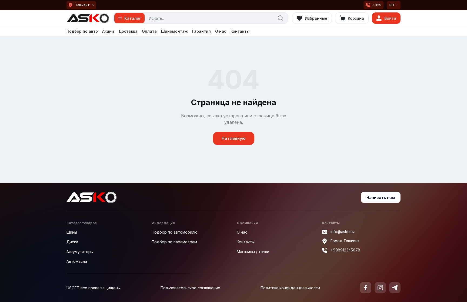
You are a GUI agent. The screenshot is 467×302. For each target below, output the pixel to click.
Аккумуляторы (80, 251)
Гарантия (201, 31)
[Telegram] (395, 287)
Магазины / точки (253, 251)
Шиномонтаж (174, 31)
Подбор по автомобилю (175, 232)
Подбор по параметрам (174, 242)
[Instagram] (380, 287)
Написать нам (380, 197)
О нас (220, 31)
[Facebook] (365, 287)
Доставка (128, 31)
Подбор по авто (82, 31)
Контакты (240, 31)
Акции (108, 31)
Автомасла (76, 261)
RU (391, 5)
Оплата (149, 31)
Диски (72, 242)
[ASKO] (87, 18)
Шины (71, 232)
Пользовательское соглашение (190, 288)
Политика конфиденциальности (290, 288)
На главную (234, 138)
